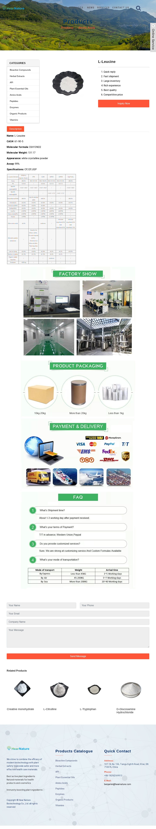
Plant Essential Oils (19, 88)
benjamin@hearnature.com (117, 784)
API (11, 82)
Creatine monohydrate (20, 709)
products (76, 7)
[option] (68, 87)
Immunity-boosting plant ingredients (25, 790)
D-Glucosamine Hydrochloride (126, 711)
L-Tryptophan (88, 709)
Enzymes (14, 107)
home (46, 7)
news (90, 7)
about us (59, 7)
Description (15, 128)
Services (103, 7)
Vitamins (14, 120)
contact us (120, 7)
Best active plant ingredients (21, 776)
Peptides (14, 101)
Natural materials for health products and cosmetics (20, 781)
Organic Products (18, 113)
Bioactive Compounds (20, 70)
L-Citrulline (50, 709)
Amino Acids (86, 28)
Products (67, 28)
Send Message (78, 656)
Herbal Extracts (17, 76)
